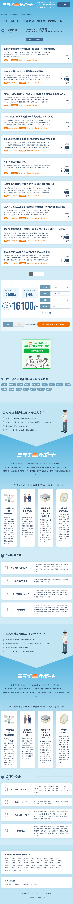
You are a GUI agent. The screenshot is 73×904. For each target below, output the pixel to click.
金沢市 (49, 389)
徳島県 (59, 865)
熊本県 (45, 868)
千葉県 (19, 860)
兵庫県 (7, 865)
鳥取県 (27, 865)
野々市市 (41, 389)
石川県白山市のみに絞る (34, 39)
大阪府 (58, 863)
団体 (18, 324)
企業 (8, 324)
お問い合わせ (47, 893)
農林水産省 (34, 884)
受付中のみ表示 (32, 324)
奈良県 (13, 865)
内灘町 (20, 385)
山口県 (53, 865)
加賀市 (27, 385)
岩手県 (19, 858)
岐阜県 (19, 863)
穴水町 (19, 389)
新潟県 (40, 860)
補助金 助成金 (5, 15)
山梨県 (7, 863)
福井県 (59, 860)
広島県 (46, 865)
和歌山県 (20, 865)
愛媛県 (13, 868)
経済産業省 (8, 884)
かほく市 (60, 385)
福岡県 (26, 868)
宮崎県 (58, 868)
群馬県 (7, 860)
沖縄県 (14, 870)
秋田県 (32, 858)
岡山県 (40, 865)
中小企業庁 (17, 884)
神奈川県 (33, 860)
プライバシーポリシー (35, 893)
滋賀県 (45, 863)
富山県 (46, 860)
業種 (45, 300)
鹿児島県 (7, 870)
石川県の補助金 (15, 15)
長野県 (13, 863)
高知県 (19, 868)
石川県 (53, 860)
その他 (26, 870)
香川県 (7, 868)
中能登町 (12, 385)
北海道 (7, 858)
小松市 (44, 385)
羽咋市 (26, 389)
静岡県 (26, 863)
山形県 (39, 858)
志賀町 (68, 385)
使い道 (45, 306)
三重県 (39, 863)
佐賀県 (32, 868)
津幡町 (4, 389)
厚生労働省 (25, 884)
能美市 (33, 389)
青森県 (13, 858)
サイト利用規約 (23, 893)
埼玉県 (13, 860)
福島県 (45, 858)
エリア (45, 287)
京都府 (51, 863)
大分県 (51, 868)
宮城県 (26, 858)
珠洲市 (11, 389)
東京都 (26, 860)
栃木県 (58, 858)
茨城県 (51, 858)
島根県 (33, 865)
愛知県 (32, 863)
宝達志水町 (36, 385)
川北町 (52, 385)
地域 (45, 293)
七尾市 (4, 385)
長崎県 (39, 868)
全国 (20, 870)
